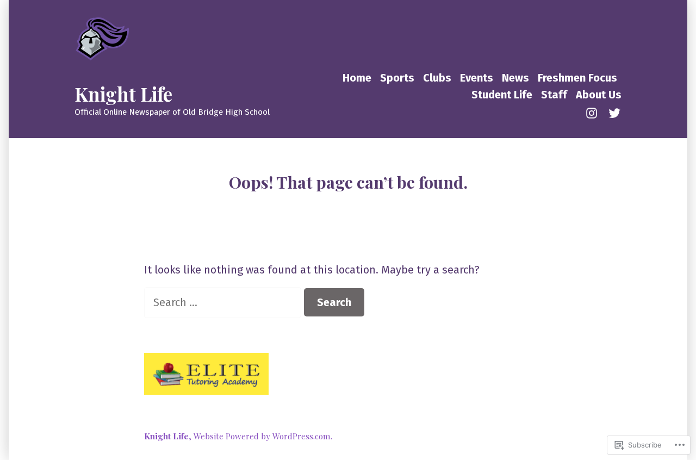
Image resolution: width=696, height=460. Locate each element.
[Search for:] (224, 302)
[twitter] (612, 112)
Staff (554, 94)
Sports (397, 77)
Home (357, 77)
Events (476, 77)
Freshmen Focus (577, 77)
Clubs (437, 77)
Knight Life (123, 94)
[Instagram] (594, 112)
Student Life (501, 94)
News (515, 77)
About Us (599, 94)
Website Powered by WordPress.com (262, 436)
